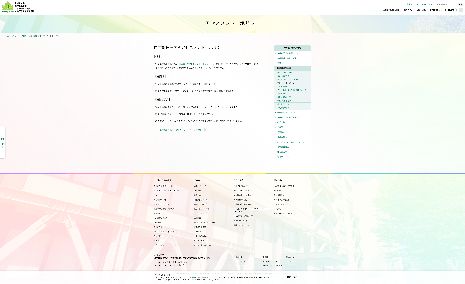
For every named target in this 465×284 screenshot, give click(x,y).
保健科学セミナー (285, 137)
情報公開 (264, 257)
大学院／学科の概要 (391, 10)
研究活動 (434, 10)
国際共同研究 (279, 195)
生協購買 (197, 218)
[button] (401, 11)
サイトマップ (241, 266)
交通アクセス (412, 4)
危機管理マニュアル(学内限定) (272, 266)
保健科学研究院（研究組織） (289, 117)
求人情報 (197, 232)
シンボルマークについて (270, 261)
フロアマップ (199, 213)
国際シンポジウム (280, 204)
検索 (460, 4)
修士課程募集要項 (241, 200)
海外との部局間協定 (281, 200)
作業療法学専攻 (283, 108)
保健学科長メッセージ (285, 72)
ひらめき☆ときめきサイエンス (290, 142)
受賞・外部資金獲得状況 (283, 213)
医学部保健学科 (35, 36)
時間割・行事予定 (201, 204)
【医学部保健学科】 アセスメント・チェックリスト (180, 130)
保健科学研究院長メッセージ (289, 53)
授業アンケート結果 (201, 209)
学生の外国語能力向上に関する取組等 (291, 90)
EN (461, 10)
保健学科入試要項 (241, 186)
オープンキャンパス (241, 191)
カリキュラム (282, 87)
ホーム (6, 36)
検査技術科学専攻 (284, 101)
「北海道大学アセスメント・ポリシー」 (194, 64)
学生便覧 (197, 191)
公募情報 (239, 257)
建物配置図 (282, 152)
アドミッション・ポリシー (287, 80)
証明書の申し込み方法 (202, 245)
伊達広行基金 (283, 147)
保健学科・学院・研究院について (291, 58)
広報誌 (280, 127)
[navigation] (249, 7)
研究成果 (277, 209)
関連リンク (290, 257)
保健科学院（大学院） (287, 112)
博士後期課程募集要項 (242, 204)
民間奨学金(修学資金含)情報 (205, 222)
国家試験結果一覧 (201, 200)
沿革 (279, 63)
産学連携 (277, 191)
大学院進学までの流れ (242, 195)
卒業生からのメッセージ (243, 225)
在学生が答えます (241, 221)
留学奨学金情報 (200, 227)
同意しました (292, 277)
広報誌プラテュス (161, 218)
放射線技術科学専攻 (285, 97)
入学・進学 (421, 10)
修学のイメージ (200, 186)
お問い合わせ (427, 4)
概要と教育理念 (283, 76)
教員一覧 (281, 122)
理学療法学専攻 (283, 104)
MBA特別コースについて (243, 216)
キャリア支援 (199, 241)
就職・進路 (198, 195)
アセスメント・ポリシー (286, 83)
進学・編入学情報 (201, 236)
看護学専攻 (281, 94)
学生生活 (408, 10)
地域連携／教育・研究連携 (284, 186)
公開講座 (281, 132)
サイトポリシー (190, 278)
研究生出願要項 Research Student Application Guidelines (251, 210)
